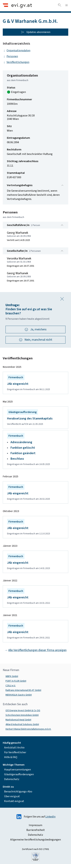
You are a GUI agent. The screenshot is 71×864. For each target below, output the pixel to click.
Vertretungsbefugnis (19, 185)
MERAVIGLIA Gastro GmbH (19, 695)
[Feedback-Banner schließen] (62, 298)
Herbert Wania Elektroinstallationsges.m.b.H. (28, 729)
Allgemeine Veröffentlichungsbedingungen (35, 840)
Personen (12, 56)
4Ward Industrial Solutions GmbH (22, 724)
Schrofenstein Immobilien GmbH (22, 715)
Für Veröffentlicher (15, 752)
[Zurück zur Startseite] (17, 5)
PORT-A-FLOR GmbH (16, 681)
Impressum (35, 825)
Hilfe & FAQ (10, 757)
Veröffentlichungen (18, 62)
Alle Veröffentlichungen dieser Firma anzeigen (37, 650)
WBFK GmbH (12, 676)
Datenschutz (11, 779)
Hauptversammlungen (17, 769)
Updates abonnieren (38, 32)
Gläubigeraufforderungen (19, 774)
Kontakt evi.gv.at (14, 801)
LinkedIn (50, 816)
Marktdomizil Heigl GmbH (18, 719)
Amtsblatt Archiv (14, 747)
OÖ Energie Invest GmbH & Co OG (23, 710)
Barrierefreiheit (35, 830)
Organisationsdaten (18, 50)
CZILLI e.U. (11, 685)
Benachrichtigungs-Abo (18, 791)
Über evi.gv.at (12, 796)
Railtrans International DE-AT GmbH (23, 690)
